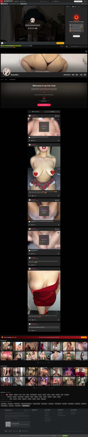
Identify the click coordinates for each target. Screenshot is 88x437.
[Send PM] (85, 75)
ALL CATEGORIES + (26, 405)
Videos (14, 3)
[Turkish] (7, 395)
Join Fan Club (44, 104)
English (26, 410)
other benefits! (78, 33)
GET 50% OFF (84, 337)
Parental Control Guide (48, 419)
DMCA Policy (47, 415)
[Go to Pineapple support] (20, 431)
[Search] (52, 1)
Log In (85, 1)
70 (30, 195)
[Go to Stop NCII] (25, 431)
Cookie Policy (54, 435)
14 (30, 330)
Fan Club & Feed (12, 79)
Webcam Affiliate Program (61, 415)
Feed (18, 3)
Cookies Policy (47, 417)
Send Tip (34, 140)
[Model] (86, 52)
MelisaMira (33, 115)
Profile (10, 3)
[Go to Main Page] (8, 1)
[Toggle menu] (1, 1)
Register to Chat (76, 36)
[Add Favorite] (2, 43)
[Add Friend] (81, 75)
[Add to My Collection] (58, 140)
